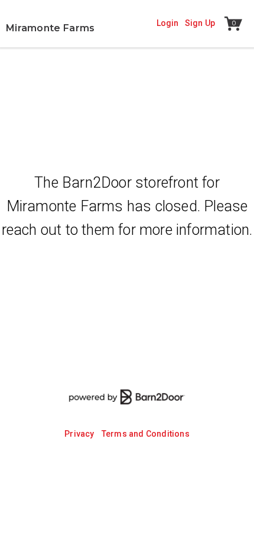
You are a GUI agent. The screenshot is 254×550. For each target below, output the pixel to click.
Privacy (79, 433)
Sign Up (200, 23)
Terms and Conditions (146, 433)
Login (168, 23)
